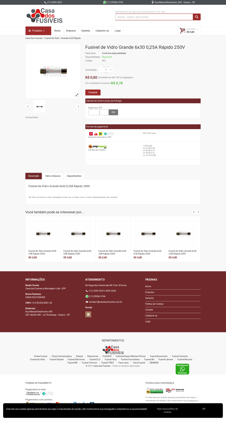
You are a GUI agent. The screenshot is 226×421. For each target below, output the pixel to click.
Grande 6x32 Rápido (71, 38)
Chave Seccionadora (62, 356)
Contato (149, 310)
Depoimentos (74, 175)
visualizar (43, 229)
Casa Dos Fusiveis (34, 38)
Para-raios (124, 362)
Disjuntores (92, 356)
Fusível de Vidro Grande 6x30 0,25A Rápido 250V (135, 47)
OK (113, 112)
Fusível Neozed (184, 359)
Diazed (79, 356)
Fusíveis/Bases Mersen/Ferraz (131, 356)
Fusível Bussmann (159, 356)
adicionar (43, 236)
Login (118, 30)
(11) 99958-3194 (114, 2)
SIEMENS (154, 362)
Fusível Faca (111, 359)
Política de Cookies (154, 304)
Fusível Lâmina (166, 359)
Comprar (92, 92)
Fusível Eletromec (76, 359)
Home (57, 30)
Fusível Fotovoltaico (130, 359)
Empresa (71, 30)
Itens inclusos (53, 175)
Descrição (33, 175)
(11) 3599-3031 (54, 2)
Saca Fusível (139, 362)
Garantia (85, 30)
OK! (203, 409)
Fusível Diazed (56, 359)
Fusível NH (72, 362)
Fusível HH (149, 359)
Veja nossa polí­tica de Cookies (167, 410)
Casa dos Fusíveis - (102, 366)
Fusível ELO (94, 359)
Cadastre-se (102, 30)
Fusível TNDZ (107, 362)
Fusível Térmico (89, 362)
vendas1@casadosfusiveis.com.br (105, 302)
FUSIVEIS (107, 356)
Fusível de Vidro (52, 38)
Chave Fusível (40, 356)
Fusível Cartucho (180, 356)
